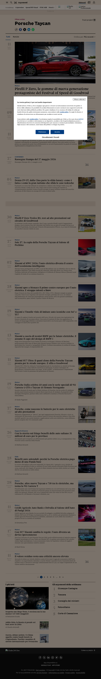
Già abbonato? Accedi (50, 137)
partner (81, 119)
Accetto (57, 132)
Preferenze (42, 132)
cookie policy (64, 112)
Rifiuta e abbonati (79, 99)
